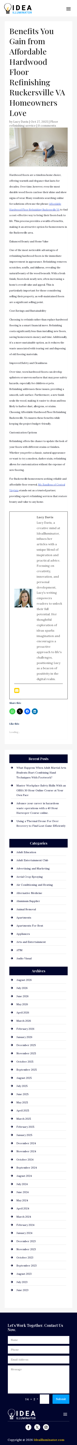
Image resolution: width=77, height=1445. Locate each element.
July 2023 (21, 1282)
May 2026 (22, 1004)
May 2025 (22, 1102)
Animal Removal (26, 909)
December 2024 (26, 1143)
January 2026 (24, 1037)
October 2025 (24, 1061)
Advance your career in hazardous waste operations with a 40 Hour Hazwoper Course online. (37, 808)
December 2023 (26, 1241)
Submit (61, 1399)
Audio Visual (24, 958)
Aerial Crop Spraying (29, 876)
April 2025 (22, 1110)
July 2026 (22, 988)
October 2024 (24, 1159)
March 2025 (23, 1118)
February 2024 (25, 1225)
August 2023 (24, 1273)
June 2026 (22, 996)
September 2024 (26, 1167)
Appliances (23, 934)
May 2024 (22, 1200)
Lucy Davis (20, 121)
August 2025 (24, 1078)
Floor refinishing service (33, 123)
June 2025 (22, 1094)
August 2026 (24, 980)
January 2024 (24, 1233)
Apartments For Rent (29, 925)
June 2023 (22, 1290)
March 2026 (23, 1020)
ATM (19, 950)
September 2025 (26, 1069)
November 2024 (26, 1151)
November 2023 (26, 1249)
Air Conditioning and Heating (34, 884)
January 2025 (24, 1135)
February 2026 (25, 1029)
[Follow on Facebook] (28, 1427)
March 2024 (23, 1216)
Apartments (23, 917)
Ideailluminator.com (49, 1440)
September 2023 (26, 1265)
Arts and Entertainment (31, 942)
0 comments (47, 125)
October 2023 (24, 1257)
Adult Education (26, 852)
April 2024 (22, 1208)
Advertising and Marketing (33, 868)
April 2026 (22, 1012)
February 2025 (25, 1126)
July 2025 (22, 1086)
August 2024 (24, 1176)
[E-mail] (16, 691)
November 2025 (26, 1053)
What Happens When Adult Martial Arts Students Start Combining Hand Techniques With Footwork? (41, 772)
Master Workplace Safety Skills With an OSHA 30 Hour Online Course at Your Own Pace (41, 790)
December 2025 (26, 1045)
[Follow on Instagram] (46, 1427)
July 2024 (22, 1184)
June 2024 (22, 1192)
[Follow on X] (37, 1427)
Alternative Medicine (29, 893)
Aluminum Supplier (28, 901)
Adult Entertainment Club (32, 860)
